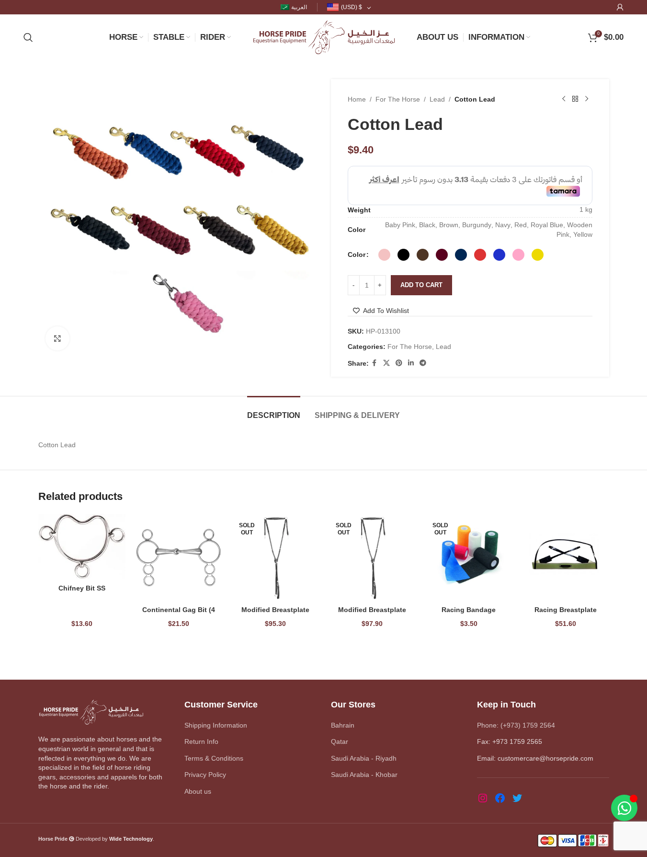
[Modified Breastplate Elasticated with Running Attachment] (275, 557)
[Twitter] (517, 798)
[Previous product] (563, 99)
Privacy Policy (205, 774)
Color (356, 254)
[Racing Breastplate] (565, 557)
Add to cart (421, 285)
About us (197, 791)
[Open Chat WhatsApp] (624, 808)
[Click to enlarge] (57, 338)
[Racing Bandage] (468, 557)
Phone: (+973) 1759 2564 (516, 725)
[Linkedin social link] (411, 363)
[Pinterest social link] (399, 363)
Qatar (339, 741)
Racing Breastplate (565, 610)
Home (357, 99)
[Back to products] (575, 99)
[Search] (28, 37)
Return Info (201, 741)
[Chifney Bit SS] (81, 547)
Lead (437, 99)
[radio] (384, 255)
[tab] (273, 410)
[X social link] (386, 363)
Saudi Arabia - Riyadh (364, 758)
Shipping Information (215, 725)
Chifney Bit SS (81, 588)
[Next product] (586, 99)
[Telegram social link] (423, 363)
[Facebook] (500, 798)
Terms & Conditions (213, 758)
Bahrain (342, 725)
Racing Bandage (469, 610)
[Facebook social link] (374, 363)
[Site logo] (324, 36)
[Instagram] (482, 798)
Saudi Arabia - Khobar (364, 774)
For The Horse (397, 99)
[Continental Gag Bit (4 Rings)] (178, 557)
